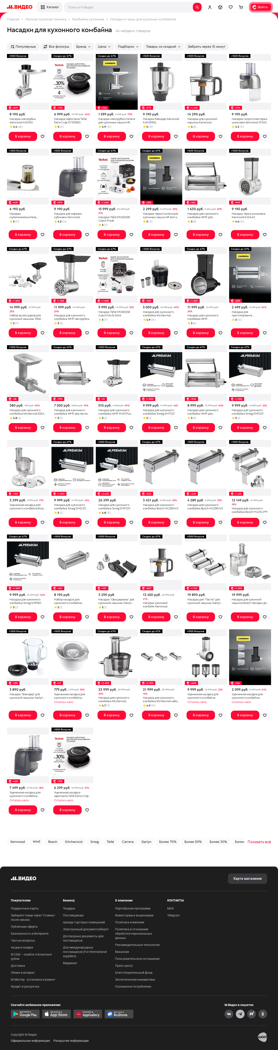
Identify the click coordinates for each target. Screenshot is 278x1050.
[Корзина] (241, 7)
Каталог (53, 7)
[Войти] (210, 7)
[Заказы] (220, 7)
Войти (263, 7)
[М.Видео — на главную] (19, 7)
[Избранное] (230, 7)
